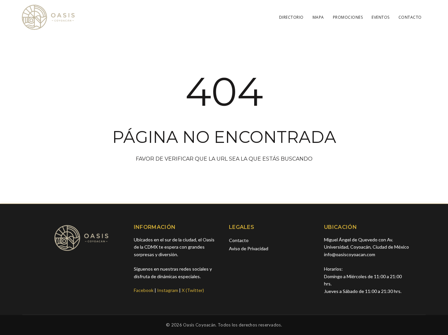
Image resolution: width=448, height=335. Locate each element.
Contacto (239, 240)
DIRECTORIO (291, 17)
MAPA (318, 17)
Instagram (167, 290)
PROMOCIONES (348, 17)
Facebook (143, 290)
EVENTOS (381, 17)
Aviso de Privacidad (248, 248)
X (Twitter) (193, 290)
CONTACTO (410, 17)
